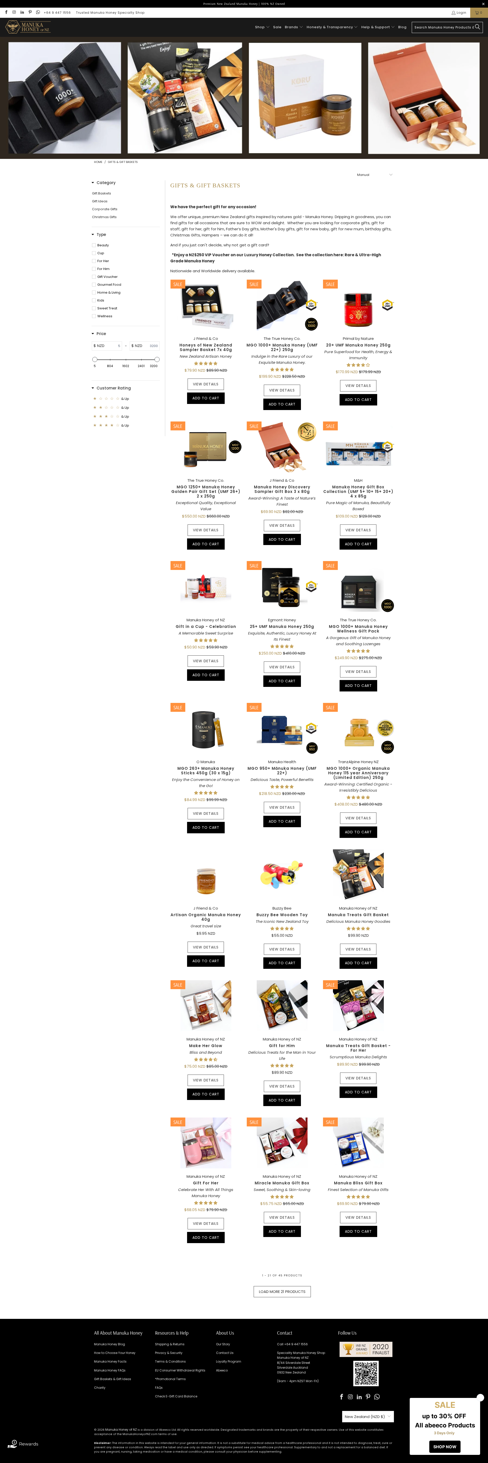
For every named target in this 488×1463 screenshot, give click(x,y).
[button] (262, 27)
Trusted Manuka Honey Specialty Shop (110, 12)
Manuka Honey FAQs (110, 1370)
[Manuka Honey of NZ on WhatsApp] (38, 12)
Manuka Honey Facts (110, 1361)
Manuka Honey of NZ (121, 1429)
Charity (99, 1387)
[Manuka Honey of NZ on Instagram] (14, 12)
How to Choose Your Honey (114, 1353)
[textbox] (113, 346)
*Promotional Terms (170, 1379)
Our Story (223, 1344)
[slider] (94, 359)
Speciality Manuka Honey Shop (301, 1353)
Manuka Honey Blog (109, 1344)
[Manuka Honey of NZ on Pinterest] (30, 12)
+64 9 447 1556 (57, 12)
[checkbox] (128, 245)
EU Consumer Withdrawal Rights (180, 1370)
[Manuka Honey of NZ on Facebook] (6, 12)
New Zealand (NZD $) (365, 1416)
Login (461, 12)
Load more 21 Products (282, 1291)
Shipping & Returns (170, 1344)
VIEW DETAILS (206, 384)
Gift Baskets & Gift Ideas (112, 1379)
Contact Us (225, 1353)
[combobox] (447, 27)
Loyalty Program (228, 1361)
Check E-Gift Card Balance (176, 1396)
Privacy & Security (168, 1353)
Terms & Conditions (170, 1361)
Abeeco (222, 1370)
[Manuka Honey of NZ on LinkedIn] (22, 12)
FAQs (159, 1387)
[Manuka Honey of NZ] (28, 27)
